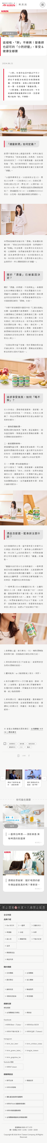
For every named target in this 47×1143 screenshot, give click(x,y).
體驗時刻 (12, 747)
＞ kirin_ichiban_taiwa (33, 1043)
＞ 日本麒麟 (9, 973)
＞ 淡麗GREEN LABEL (37, 925)
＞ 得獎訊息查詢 (10, 996)
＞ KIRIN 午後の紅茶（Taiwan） (14, 1031)
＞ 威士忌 (8, 939)
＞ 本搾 (34, 932)
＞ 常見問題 (29, 996)
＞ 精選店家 (29, 1080)
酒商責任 (12, 744)
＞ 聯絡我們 (29, 989)
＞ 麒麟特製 (22, 939)
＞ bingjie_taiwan (31, 1050)
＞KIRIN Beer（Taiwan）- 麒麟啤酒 (14, 1024)
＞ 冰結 (20, 932)
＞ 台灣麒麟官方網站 (12, 1012)
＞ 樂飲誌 (28, 1012)
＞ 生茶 (7, 946)
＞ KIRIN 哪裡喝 (10, 1087)
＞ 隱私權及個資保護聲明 (14, 1097)
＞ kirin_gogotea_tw (13, 1057)
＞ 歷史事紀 (9, 980)
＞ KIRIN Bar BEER (32, 1024)
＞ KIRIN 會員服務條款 (13, 1110)
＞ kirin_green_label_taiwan (14, 1050)
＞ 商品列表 (9, 959)
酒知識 (22, 744)
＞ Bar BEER (9, 925)
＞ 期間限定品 (10, 952)
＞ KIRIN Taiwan (11, 1067)
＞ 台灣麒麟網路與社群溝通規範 (16, 1117)
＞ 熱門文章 (9, 1080)
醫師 (28, 747)
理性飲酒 (32, 744)
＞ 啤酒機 (8, 932)
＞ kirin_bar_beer (11, 1043)
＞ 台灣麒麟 (29, 973)
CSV (21, 747)
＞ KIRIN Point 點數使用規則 (15, 1103)
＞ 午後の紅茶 (36, 939)
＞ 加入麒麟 (29, 980)
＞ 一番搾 (21, 925)
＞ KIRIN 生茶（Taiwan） (34, 1031)
